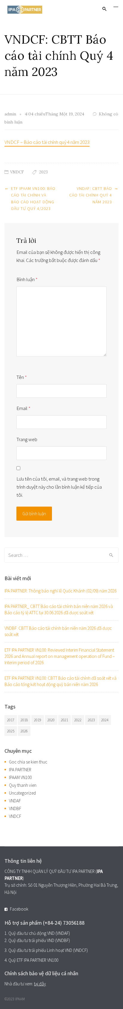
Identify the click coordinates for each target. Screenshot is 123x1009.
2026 (24, 731)
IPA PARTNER (20, 769)
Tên (21, 377)
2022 (78, 720)
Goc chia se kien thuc (28, 762)
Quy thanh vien (22, 785)
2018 (24, 720)
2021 (64, 720)
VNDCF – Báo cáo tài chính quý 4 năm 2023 (47, 142)
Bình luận (27, 279)
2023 (43, 172)
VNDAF (15, 801)
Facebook (19, 909)
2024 (104, 720)
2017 (10, 720)
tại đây (40, 984)
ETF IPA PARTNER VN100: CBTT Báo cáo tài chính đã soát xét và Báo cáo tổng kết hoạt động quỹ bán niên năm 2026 (60, 681)
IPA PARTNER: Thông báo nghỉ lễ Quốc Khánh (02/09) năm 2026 (60, 591)
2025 (10, 731)
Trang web (26, 439)
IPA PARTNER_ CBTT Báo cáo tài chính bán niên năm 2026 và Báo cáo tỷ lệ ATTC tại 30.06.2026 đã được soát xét (58, 609)
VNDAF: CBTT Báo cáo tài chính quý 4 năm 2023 (90, 195)
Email (23, 408)
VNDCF (17, 172)
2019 (37, 720)
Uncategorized (22, 793)
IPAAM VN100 (20, 777)
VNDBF (15, 808)
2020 (51, 720)
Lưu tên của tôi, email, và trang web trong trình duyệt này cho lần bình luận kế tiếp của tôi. (59, 486)
